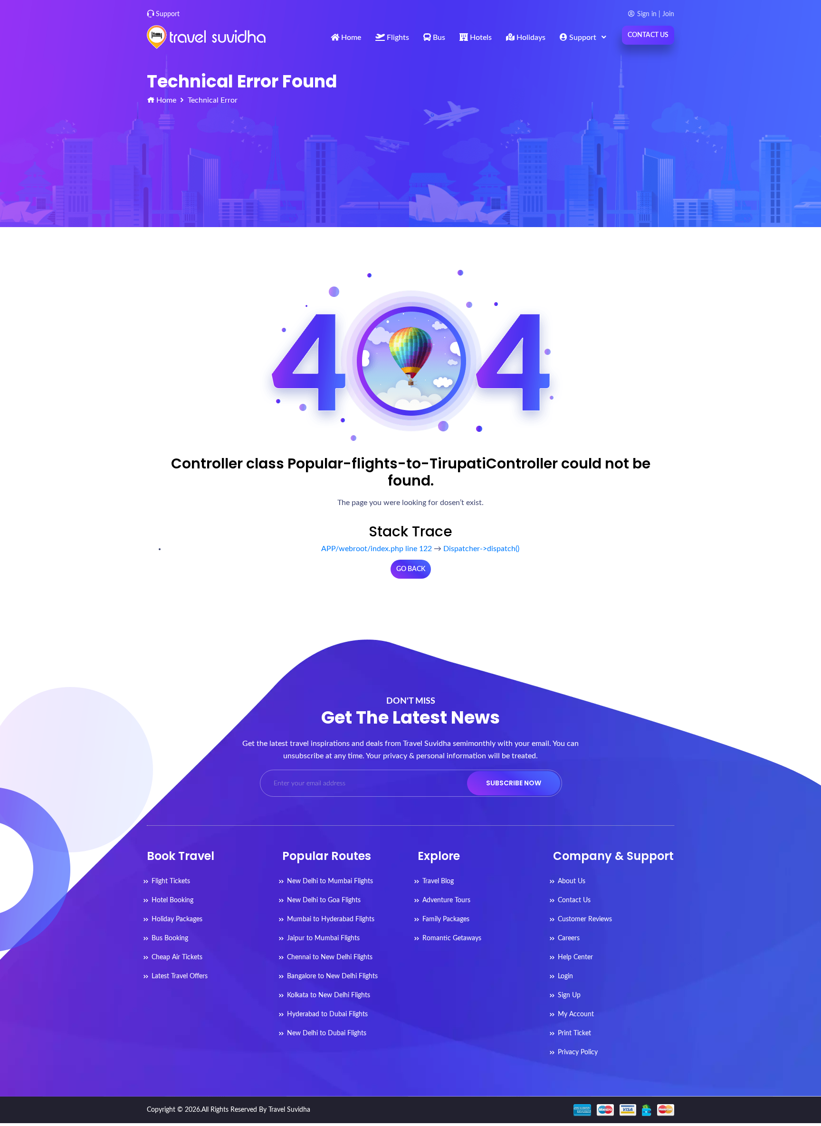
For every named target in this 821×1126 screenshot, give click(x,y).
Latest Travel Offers (180, 976)
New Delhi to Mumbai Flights (330, 881)
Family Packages (445, 919)
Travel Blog (438, 881)
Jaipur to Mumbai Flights (323, 938)
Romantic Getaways (451, 938)
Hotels (480, 37)
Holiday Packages (177, 919)
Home (350, 37)
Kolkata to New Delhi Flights (328, 995)
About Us (571, 881)
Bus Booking (170, 938)
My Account (576, 1014)
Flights (397, 37)
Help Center (575, 957)
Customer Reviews (585, 919)
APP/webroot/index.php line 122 (376, 549)
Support (168, 14)
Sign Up (569, 995)
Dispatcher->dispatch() (481, 549)
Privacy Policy (578, 1052)
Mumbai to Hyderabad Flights (330, 919)
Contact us (648, 35)
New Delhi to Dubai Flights (326, 1033)
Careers (569, 938)
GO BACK (410, 569)
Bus (438, 37)
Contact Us (574, 900)
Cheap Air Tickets (177, 957)
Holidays (530, 37)
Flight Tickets (171, 881)
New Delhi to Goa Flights (324, 900)
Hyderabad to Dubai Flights (327, 1014)
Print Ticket (574, 1033)
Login (565, 976)
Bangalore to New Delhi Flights (332, 976)
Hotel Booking (172, 900)
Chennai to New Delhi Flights (329, 957)
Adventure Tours (446, 900)
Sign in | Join (655, 14)
